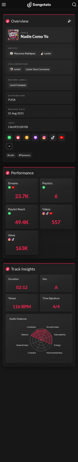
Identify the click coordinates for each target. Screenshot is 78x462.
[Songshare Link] (69, 21)
